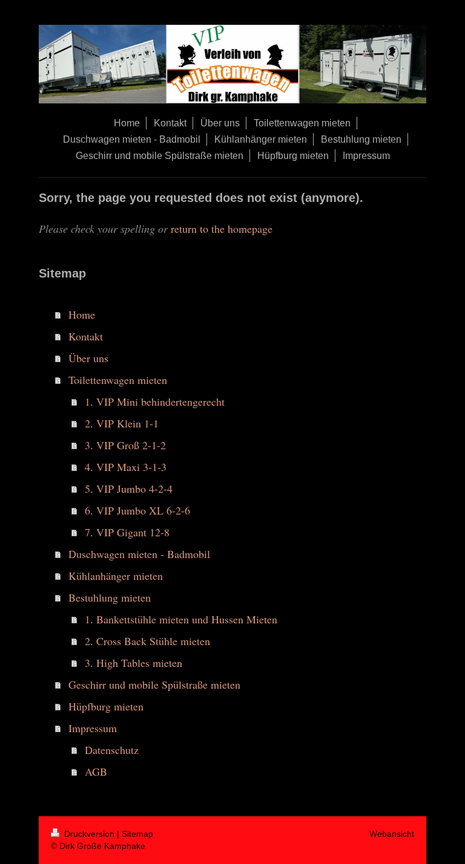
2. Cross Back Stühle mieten (147, 641)
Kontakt (85, 336)
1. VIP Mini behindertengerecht (155, 401)
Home (81, 314)
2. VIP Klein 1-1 (122, 423)
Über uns (88, 358)
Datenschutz (112, 749)
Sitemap (137, 834)
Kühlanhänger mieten (115, 575)
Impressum (92, 728)
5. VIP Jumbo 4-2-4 (129, 488)
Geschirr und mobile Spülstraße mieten (154, 684)
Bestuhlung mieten (109, 597)
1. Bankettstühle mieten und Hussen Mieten (181, 619)
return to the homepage (221, 228)
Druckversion (89, 834)
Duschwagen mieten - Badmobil (139, 554)
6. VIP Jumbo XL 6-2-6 (137, 510)
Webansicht (391, 834)
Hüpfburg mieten (105, 706)
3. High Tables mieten (133, 662)
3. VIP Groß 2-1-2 (125, 445)
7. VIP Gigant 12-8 (127, 532)
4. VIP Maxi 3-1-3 (126, 467)
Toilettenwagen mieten (117, 379)
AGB (96, 771)
